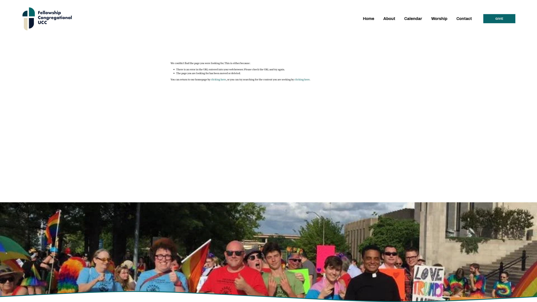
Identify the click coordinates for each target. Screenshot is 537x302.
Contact (464, 18)
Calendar (413, 18)
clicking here (218, 79)
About (389, 18)
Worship (439, 18)
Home (368, 18)
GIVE (499, 18)
